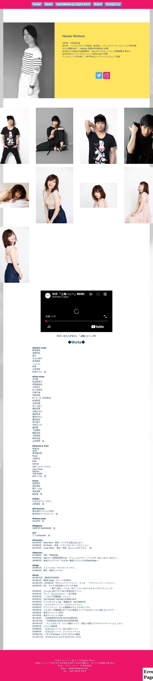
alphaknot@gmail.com (78, 668)
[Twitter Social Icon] (99, 75)
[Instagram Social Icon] (106, 75)
